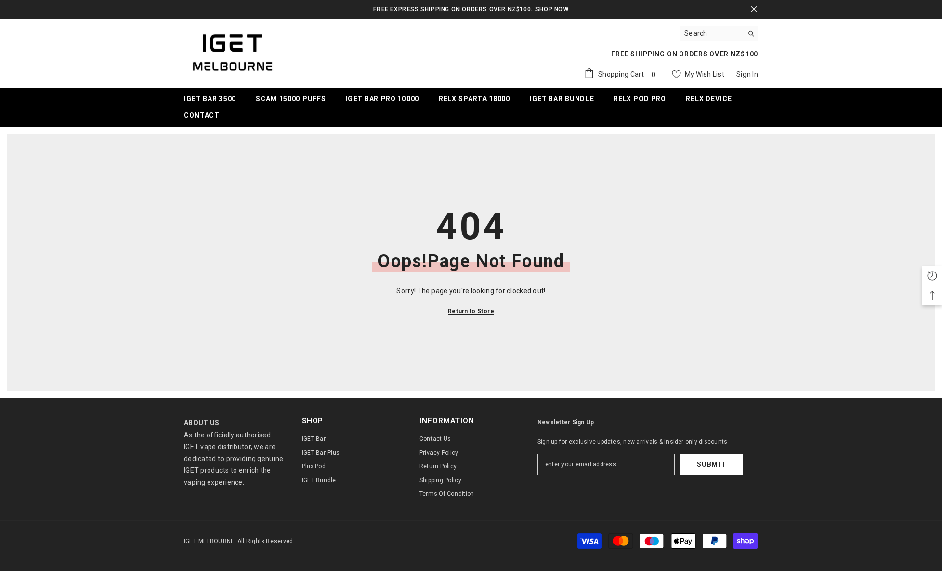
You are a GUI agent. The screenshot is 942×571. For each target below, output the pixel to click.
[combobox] (711, 33)
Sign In (747, 74)
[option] (471, 9)
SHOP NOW (552, 9)
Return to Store (471, 311)
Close (754, 9)
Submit (711, 464)
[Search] (719, 33)
